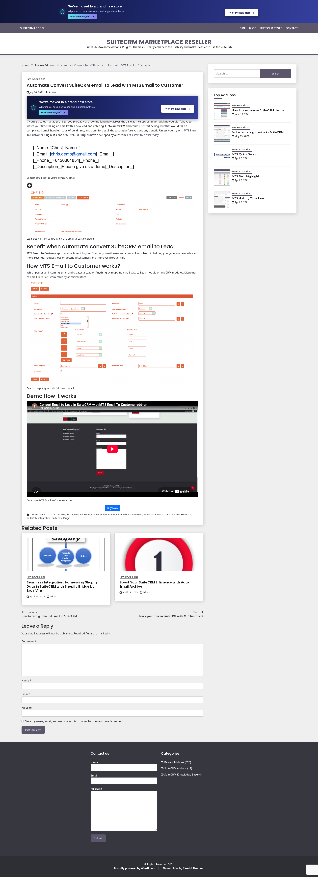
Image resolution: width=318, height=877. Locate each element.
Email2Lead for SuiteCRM (81, 514)
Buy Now (112, 508)
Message (96, 789)
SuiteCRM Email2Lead (156, 514)
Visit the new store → (241, 12)
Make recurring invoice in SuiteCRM (258, 132)
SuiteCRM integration (39, 518)
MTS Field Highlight (245, 176)
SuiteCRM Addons (242, 149)
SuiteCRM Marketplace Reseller (159, 42)
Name (26, 680)
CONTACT (292, 28)
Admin (52, 92)
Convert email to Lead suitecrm (48, 514)
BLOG (252, 28)
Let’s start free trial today (143, 135)
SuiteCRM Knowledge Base (181, 774)
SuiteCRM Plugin (61, 518)
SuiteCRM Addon (105, 514)
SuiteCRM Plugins (78, 135)
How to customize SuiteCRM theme (258, 110)
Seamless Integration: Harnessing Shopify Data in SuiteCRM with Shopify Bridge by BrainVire (62, 586)
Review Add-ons (36, 78)
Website (27, 707)
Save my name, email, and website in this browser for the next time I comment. (74, 721)
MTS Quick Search (245, 154)
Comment (29, 641)
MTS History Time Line (248, 198)
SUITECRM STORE (271, 28)
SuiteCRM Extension (180, 514)
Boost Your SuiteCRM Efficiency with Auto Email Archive (154, 584)
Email (26, 694)
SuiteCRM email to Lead (129, 514)
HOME (242, 28)
